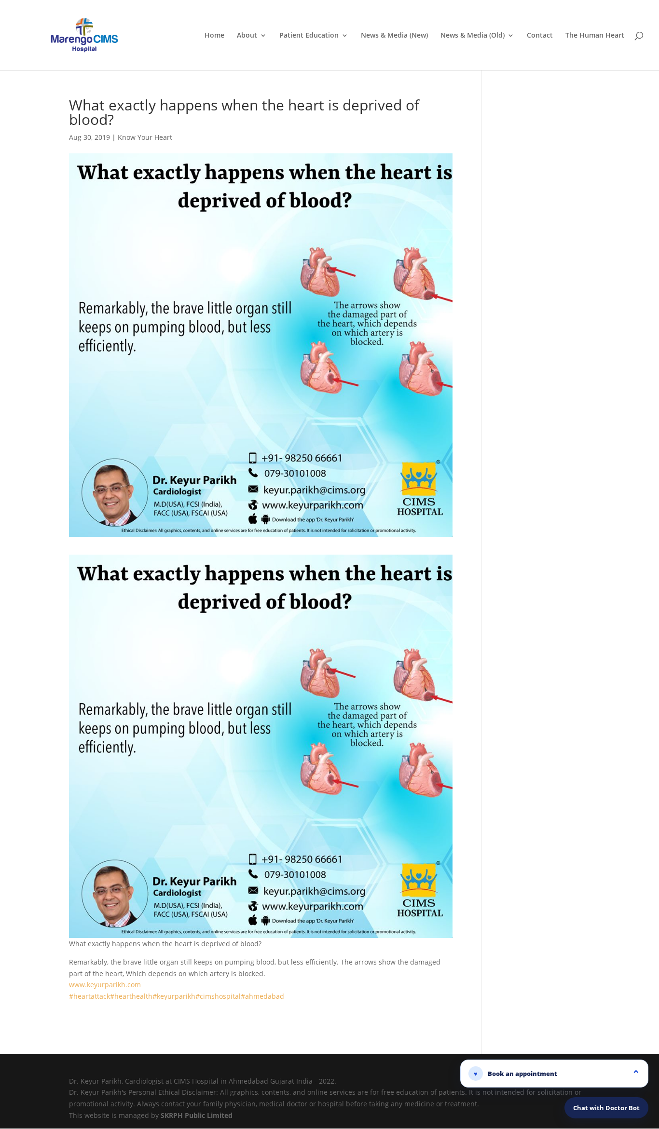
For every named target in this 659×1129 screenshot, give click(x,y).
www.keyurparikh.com (105, 984)
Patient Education (309, 36)
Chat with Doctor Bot (606, 1107)
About (247, 36)
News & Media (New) (394, 36)
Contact (540, 36)
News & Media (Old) (472, 36)
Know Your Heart (145, 137)
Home (214, 36)
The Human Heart (594, 36)
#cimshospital (218, 996)
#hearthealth (131, 996)
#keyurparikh (173, 996)
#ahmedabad (262, 996)
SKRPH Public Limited (197, 1115)
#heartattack (89, 996)
